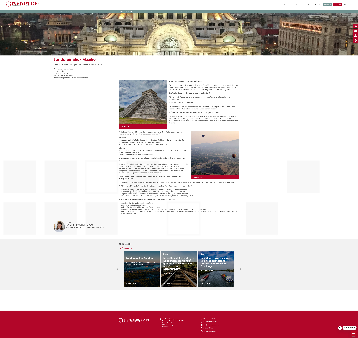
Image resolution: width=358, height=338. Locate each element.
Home (121, 12)
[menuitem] (289, 4)
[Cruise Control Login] (355, 35)
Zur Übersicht (124, 248)
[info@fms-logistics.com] (355, 30)
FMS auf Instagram (210, 331)
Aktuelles (128, 12)
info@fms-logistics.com (212, 325)
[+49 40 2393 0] (355, 26)
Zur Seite (130, 283)
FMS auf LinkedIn (208, 328)
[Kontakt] (355, 40)
